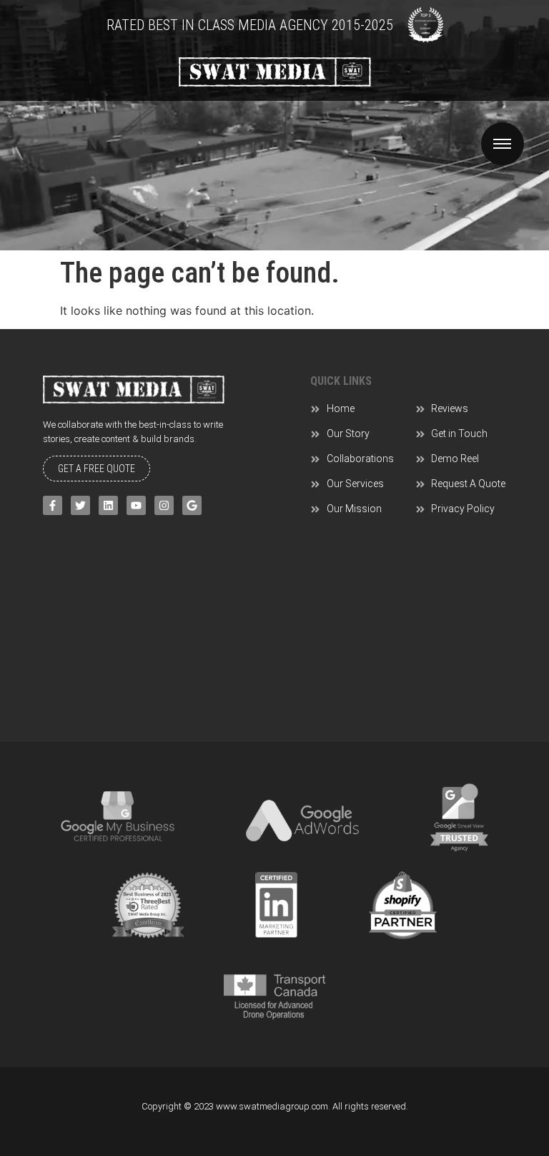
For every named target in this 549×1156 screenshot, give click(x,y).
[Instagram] (164, 505)
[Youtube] (136, 505)
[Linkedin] (108, 505)
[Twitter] (80, 505)
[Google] (192, 505)
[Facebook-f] (52, 505)
